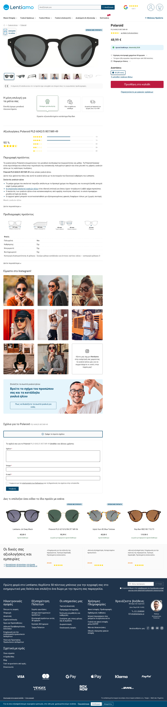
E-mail (9, 474)
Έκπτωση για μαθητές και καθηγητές (70, 614)
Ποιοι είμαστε (9, 653)
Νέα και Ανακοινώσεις (97, 627)
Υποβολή (12, 488)
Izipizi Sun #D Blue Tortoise (104, 529)
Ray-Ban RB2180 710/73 (144, 529)
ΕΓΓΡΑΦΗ (158, 584)
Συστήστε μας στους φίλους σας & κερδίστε (71, 619)
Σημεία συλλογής (10, 619)
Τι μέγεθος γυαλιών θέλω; (122, 77)
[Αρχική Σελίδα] (4, 25)
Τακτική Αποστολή (67, 606)
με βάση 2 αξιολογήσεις (129, 33)
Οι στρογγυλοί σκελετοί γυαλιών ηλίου (22, 188)
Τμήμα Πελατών (38, 627)
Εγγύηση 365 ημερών (40, 624)
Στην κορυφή (29, 698)
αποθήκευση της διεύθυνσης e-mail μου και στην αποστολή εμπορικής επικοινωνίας (146, 589)
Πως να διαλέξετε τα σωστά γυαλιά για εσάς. (33, 405)
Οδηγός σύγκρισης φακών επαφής (98, 632)
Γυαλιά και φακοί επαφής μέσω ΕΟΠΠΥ (98, 623)
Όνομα (9, 465)
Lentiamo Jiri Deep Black (23, 529)
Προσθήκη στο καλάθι (137, 84)
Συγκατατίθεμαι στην (143, 589)
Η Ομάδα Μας (8, 657)
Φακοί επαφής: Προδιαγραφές (100, 609)
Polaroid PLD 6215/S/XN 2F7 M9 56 (63, 529)
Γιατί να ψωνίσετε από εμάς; (14, 663)
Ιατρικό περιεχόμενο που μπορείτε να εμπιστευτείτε (99, 617)
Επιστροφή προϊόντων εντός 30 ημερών (43, 619)
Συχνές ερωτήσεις (39, 609)
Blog (5, 660)
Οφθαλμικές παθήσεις (97, 613)
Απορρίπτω (108, 704)
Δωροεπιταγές (66, 624)
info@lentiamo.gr (137, 614)
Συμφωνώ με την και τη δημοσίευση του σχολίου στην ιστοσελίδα (44, 483)
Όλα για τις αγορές (11, 609)
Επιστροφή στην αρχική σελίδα (13, 698)
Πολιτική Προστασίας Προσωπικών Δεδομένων (13, 641)
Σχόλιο (9, 449)
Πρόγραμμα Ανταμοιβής (69, 609)
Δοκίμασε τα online (12, 32)
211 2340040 (139, 611)
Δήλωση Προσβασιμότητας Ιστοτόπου (14, 627)
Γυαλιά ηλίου (13, 25)
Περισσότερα (83, 704)
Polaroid (23, 25)
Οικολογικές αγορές (68, 627)
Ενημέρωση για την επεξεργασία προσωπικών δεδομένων (14, 634)
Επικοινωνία (8, 667)
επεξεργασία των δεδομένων (33, 483)
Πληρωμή (7, 613)
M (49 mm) (119, 72)
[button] (9, 76)
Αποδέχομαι (96, 704)
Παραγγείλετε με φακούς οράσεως (137, 91)
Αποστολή (7, 616)
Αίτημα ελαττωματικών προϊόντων (41, 614)
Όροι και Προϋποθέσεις (12, 623)
